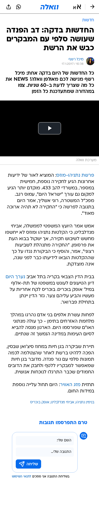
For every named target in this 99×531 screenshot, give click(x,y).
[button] (77, 7)
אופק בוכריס (39, 402)
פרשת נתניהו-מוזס (75, 175)
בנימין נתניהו (85, 402)
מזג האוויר (70, 385)
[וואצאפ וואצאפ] (18, 6)
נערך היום (15, 277)
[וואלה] (49, 6)
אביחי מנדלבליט (62, 402)
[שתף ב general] (8, 7)
